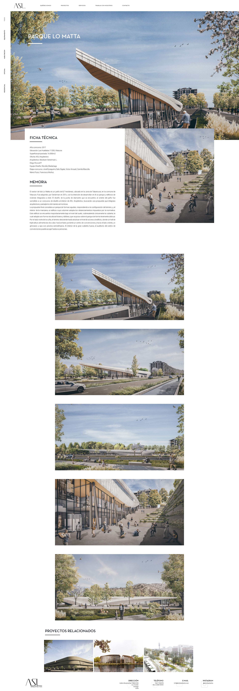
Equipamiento (4, 35)
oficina (4, 71)
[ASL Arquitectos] (20, 5)
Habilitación (4, 54)
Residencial (4, 88)
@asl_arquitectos (208, 683)
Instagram (208, 681)
